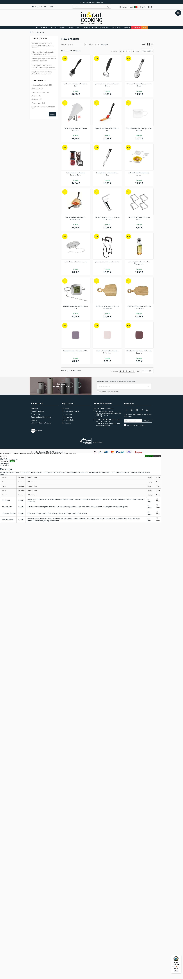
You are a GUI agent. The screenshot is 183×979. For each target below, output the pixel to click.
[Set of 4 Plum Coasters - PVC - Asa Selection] (139, 335)
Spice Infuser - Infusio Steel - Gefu (75, 262)
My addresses (67, 417)
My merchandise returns (70, 411)
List (152, 46)
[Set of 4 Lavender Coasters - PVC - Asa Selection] (75, 335)
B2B (51, 7)
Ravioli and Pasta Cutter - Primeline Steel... (139, 85)
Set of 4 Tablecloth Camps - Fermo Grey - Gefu (107, 218)
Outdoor (70, 27)
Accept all (148, 456)
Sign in (150, 7)
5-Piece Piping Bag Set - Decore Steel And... (75, 129)
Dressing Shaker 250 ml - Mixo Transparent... (139, 263)
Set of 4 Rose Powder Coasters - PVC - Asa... (107, 352)
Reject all (157, 456)
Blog (45, 7)
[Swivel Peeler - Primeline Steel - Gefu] (107, 157)
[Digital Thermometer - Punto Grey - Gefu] (75, 290)
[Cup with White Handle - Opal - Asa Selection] (139, 112)
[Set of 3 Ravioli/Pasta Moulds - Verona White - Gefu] (139, 157)
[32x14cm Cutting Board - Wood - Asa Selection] (139, 290)
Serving (85, 27)
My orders (65, 408)
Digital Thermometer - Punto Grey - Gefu (75, 307)
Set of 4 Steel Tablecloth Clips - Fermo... (139, 218)
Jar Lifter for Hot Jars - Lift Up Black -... (107, 263)
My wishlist (38, 7)
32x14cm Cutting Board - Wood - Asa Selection (139, 307)
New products (116, 27)
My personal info (68, 420)
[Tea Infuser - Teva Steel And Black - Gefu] (75, 68)
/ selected (4, 461)
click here (72, 453)
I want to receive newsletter (109, 391)
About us (34, 420)
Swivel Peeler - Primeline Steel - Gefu (107, 174)
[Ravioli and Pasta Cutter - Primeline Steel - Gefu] (139, 68)
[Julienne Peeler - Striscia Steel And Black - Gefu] (107, 68)
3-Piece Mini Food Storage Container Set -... (75, 174)
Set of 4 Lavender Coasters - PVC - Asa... (75, 352)
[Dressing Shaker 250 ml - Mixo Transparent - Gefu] (139, 246)
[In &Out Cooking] (91, 18)
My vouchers (66, 423)
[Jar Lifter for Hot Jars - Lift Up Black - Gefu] (107, 246)
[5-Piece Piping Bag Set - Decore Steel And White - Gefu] (75, 112)
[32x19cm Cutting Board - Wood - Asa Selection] (107, 290)
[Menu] (179, 956)
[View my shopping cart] (178, 13)
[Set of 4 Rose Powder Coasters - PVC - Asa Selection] (107, 335)
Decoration (43, 27)
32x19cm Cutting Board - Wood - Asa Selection (107, 307)
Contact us (123, 7)
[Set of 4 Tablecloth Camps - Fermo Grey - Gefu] (107, 201)
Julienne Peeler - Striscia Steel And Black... (107, 85)
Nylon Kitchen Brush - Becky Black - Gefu (107, 129)
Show (91, 44)
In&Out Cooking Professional (41, 423)
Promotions (136, 27)
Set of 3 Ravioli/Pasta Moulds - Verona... (139, 174)
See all (52, 114)
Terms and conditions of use (41, 417)
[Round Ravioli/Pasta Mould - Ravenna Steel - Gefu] (75, 201)
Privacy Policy (36, 414)
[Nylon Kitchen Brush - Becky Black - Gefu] (107, 112)
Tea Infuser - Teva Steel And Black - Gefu (75, 85)
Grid (148, 46)
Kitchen (61, 27)
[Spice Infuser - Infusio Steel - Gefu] (75, 246)
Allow (158, 501)
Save (12, 461)
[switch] (176, 971)
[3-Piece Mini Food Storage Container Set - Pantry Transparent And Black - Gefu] (75, 157)
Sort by (63, 44)
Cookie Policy (4, 465)
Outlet (144, 27)
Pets (78, 27)
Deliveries (34, 408)
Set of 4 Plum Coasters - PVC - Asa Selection (139, 352)
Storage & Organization (100, 27)
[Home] (30, 32)
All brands (126, 27)
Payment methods (37, 411)
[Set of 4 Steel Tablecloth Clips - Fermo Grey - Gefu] (139, 201)
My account (68, 403)
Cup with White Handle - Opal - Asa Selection (139, 129)
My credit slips (67, 414)
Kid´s (53, 27)
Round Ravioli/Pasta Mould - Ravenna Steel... (75, 218)
